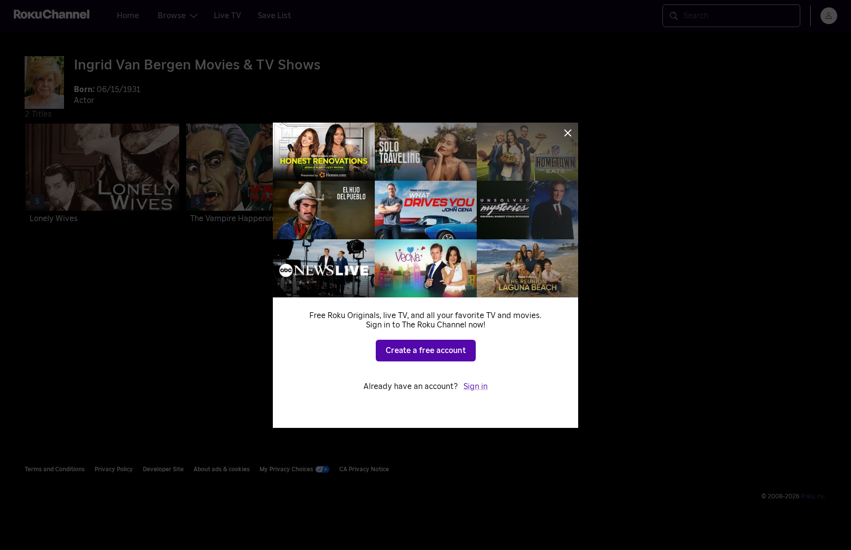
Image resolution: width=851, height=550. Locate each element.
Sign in (475, 386)
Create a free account (426, 351)
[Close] (568, 133)
